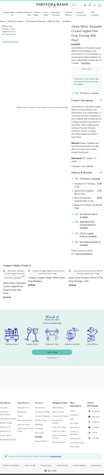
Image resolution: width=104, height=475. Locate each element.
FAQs (72, 419)
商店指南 (38, 437)
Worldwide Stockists (8, 439)
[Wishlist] (94, 5)
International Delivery (57, 421)
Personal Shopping (42, 416)
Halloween (7, 12)
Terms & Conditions (11, 465)
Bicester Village (6, 423)
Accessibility (96, 465)
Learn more (52, 357)
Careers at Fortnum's (74, 432)
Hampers (19, 12)
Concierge (39, 428)
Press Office (75, 447)
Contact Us (74, 415)
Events (20, 416)
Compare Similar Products (17, 265)
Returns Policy (58, 408)
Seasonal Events (24, 424)
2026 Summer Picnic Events (26, 429)
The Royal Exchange (8, 419)
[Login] (90, 5)
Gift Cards (39, 433)
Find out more (56, 456)
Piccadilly (3, 408)
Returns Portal (58, 412)
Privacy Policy (46, 465)
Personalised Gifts (25, 420)
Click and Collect (59, 427)
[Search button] (74, 5)
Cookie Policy (62, 465)
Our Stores (74, 423)
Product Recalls (41, 441)
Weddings (39, 424)
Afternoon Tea (23, 408)
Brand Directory (59, 442)
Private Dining (40, 420)
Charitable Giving (77, 442)
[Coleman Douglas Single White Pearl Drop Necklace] (47, 272)
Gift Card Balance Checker (59, 436)
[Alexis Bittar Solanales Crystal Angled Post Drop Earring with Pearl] (14, 275)
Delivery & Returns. (84, 253)
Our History (74, 427)
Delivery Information (60, 416)
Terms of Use (30, 465)
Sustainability (75, 438)
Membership (40, 408)
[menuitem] (7, 14)
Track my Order (58, 431)
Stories (73, 411)
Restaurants (22, 412)
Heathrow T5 (5, 427)
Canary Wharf (6, 435)
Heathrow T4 (5, 431)
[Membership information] (85, 5)
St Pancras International (5, 413)
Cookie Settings (79, 465)
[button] (99, 5)
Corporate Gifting (42, 412)
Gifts (25, 12)
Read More (86, 63)
